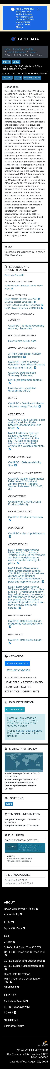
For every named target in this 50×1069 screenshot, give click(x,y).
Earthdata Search (14, 1001)
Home (7, 49)
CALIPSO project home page (19, 302)
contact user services (29, 730)
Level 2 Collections (16, 52)
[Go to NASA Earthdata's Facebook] (6, 1031)
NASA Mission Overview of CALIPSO (23, 308)
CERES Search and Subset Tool (23, 960)
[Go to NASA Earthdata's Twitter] (10, 1031)
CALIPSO (29, 49)
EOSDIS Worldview (15, 1006)
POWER (8, 1012)
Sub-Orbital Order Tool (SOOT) (22, 947)
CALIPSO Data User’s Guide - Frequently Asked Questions (25, 622)
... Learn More (23, 25)
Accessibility (11, 914)
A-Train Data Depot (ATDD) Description (24, 355)
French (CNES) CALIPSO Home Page (23, 305)
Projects (17, 49)
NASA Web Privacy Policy (19, 908)
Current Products (14, 709)
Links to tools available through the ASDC (22, 389)
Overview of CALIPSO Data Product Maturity (24, 503)
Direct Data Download (17, 974)
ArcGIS (8, 942)
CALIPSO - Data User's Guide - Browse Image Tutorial (26, 405)
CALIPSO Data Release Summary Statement (22, 374)
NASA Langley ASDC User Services (35, 1056)
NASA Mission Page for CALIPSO (21, 298)
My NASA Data (13, 928)
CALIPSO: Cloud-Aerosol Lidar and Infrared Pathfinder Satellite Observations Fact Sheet (26, 424)
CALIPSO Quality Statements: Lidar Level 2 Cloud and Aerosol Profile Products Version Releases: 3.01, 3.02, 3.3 (26, 483)
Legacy (33, 52)
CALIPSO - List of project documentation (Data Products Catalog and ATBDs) (26, 364)
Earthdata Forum (13, 275)
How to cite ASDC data (22, 341)
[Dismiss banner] (38, 9)
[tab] (17, 663)
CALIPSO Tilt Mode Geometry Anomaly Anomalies (26, 327)
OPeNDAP (10, 987)
